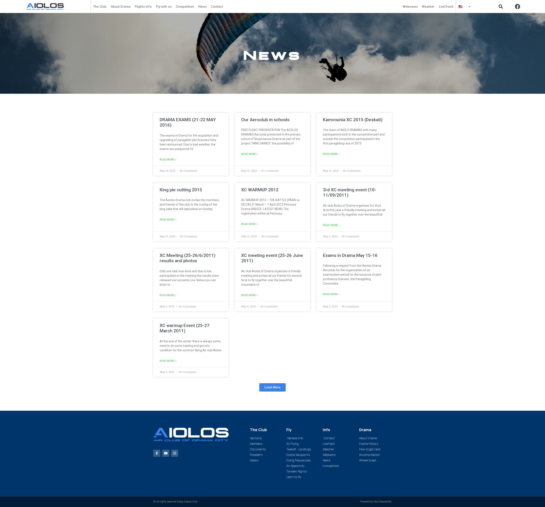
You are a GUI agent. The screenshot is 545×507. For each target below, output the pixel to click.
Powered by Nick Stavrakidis (376, 501)
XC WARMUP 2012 (259, 189)
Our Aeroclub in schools (265, 119)
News (202, 7)
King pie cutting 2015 (181, 189)
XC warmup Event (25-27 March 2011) (184, 328)
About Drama (121, 7)
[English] (462, 7)
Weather (428, 7)
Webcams (410, 7)
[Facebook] (517, 6)
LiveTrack (446, 7)
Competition (185, 7)
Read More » (168, 159)
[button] (500, 6)
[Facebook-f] (156, 453)
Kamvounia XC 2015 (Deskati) (353, 119)
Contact (217, 7)
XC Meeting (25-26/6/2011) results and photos (187, 258)
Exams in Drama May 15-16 (350, 255)
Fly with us (164, 7)
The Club (99, 7)
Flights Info (143, 7)
